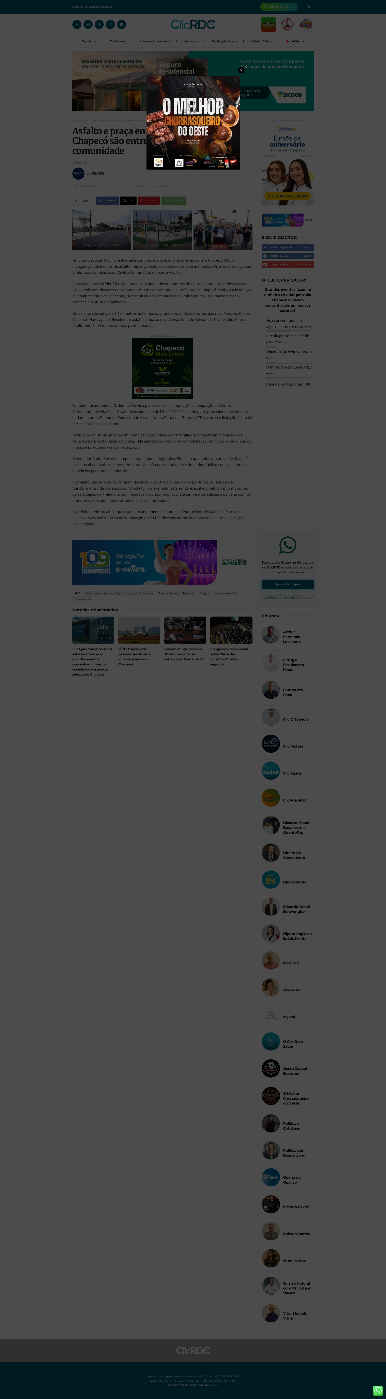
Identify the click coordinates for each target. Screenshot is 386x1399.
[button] (241, 70)
